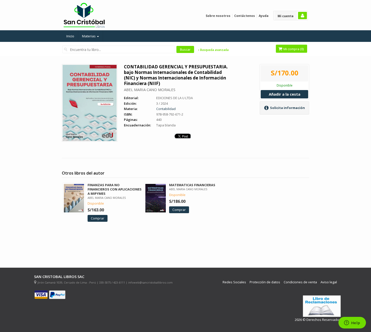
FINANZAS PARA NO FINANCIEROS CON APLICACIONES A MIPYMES (115, 189)
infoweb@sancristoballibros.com (150, 282)
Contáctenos (244, 16)
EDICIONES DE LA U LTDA (174, 98)
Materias (89, 36)
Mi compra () (293, 49)
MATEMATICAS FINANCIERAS (192, 185)
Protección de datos (265, 282)
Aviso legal (329, 282)
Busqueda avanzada (214, 49)
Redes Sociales (234, 282)
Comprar (97, 218)
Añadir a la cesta (284, 94)
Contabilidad (166, 108)
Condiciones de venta (300, 282)
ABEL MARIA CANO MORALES (149, 89)
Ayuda (264, 16)
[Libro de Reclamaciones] (322, 306)
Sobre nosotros (218, 16)
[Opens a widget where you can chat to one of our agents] (352, 323)
